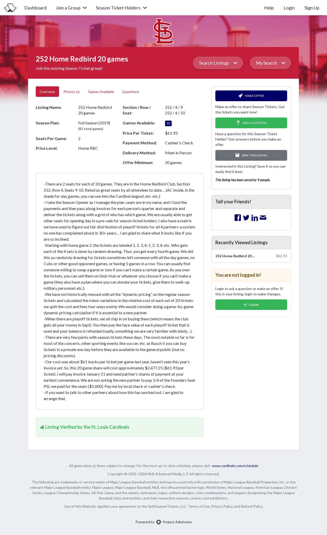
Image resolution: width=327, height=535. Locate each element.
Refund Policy (251, 506)
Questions (131, 91)
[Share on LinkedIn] (254, 218)
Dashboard (35, 7)
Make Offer (254, 96)
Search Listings (214, 63)
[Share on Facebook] (237, 218)
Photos (71, 91)
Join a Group (68, 7)
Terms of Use (198, 506)
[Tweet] (246, 218)
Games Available (101, 91)
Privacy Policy (221, 506)
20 (168, 123)
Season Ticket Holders (118, 7)
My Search (266, 63)
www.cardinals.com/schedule (235, 465)
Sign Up (312, 7)
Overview (47, 91)
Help (269, 7)
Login (289, 7)
